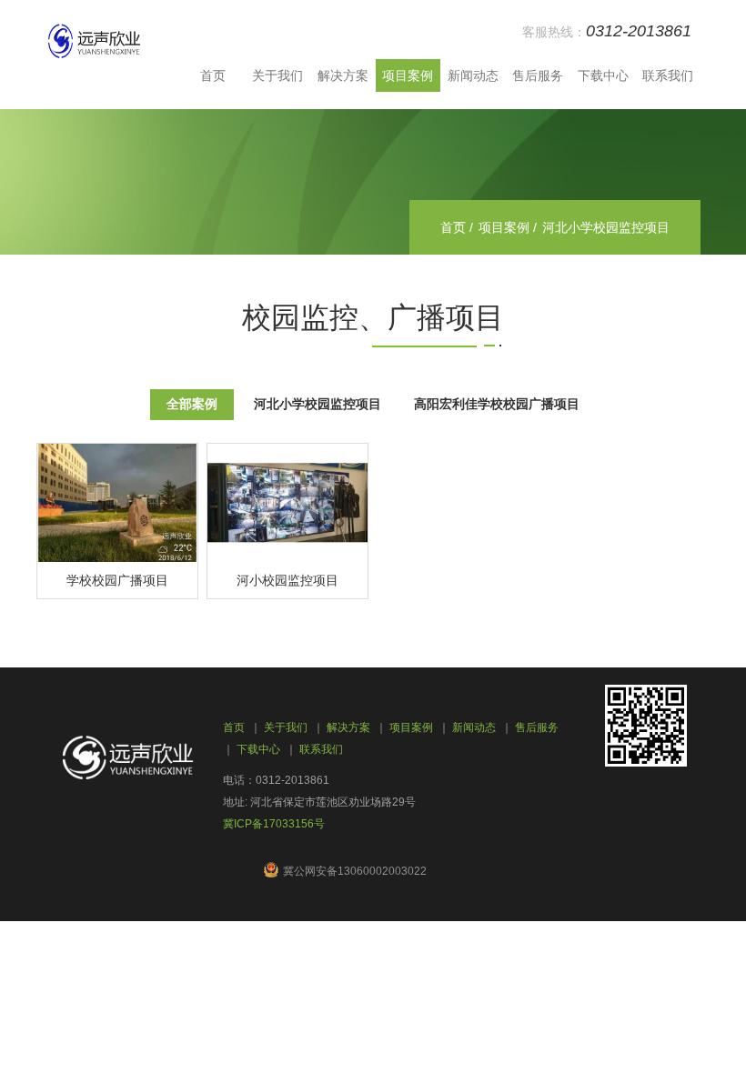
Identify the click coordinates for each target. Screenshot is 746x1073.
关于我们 (277, 75)
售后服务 (537, 75)
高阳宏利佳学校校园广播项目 (497, 404)
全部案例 (191, 404)
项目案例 (407, 75)
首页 (213, 75)
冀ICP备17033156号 (274, 823)
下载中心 (603, 75)
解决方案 (343, 75)
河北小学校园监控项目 (317, 404)
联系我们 (667, 75)
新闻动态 (473, 75)
